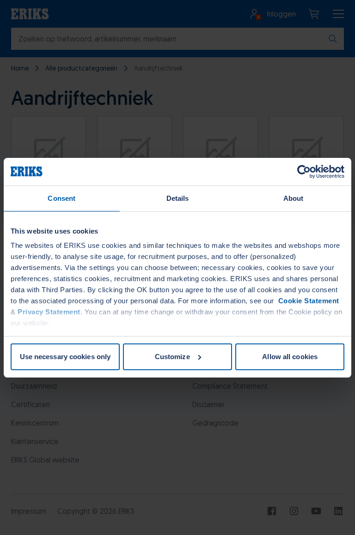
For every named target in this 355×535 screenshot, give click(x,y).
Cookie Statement (307, 301)
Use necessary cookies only (65, 357)
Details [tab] (177, 198)
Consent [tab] (61, 198)
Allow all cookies (290, 357)
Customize (172, 357)
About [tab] (293, 198)
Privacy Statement (49, 312)
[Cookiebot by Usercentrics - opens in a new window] (303, 172)
